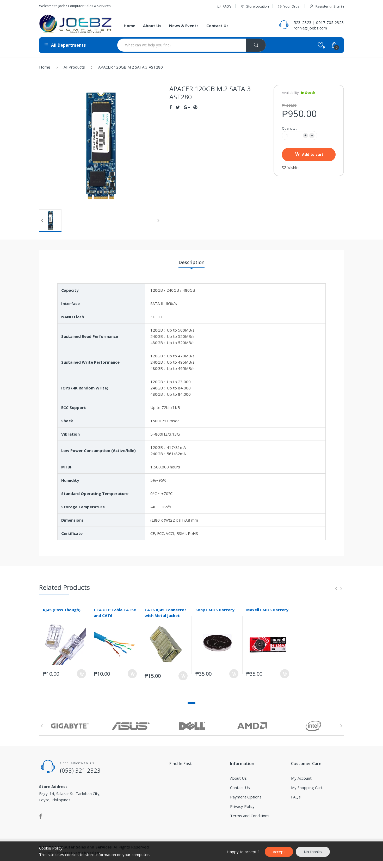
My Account (301, 778)
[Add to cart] (81, 673)
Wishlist (293, 167)
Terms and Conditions (249, 815)
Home (44, 67)
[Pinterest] (195, 107)
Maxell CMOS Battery (267, 609)
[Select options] (132, 673)
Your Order (292, 6)
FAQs (296, 796)
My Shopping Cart (307, 787)
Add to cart (312, 154)
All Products (74, 67)
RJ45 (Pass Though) (62, 609)
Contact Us (240, 787)
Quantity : (289, 128)
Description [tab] (191, 262)
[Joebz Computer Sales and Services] (75, 25)
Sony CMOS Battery (214, 609)
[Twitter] (178, 107)
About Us (238, 778)
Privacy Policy (242, 806)
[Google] (187, 107)
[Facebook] (170, 107)
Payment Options (246, 796)
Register (322, 6)
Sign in (338, 6)
